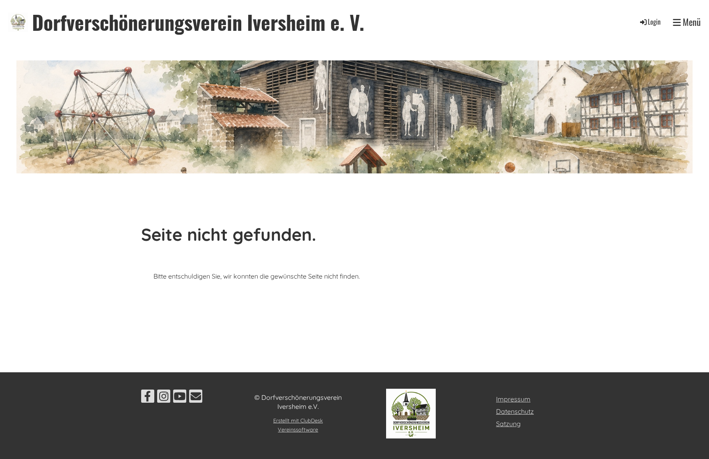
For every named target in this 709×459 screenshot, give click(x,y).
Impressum (513, 399)
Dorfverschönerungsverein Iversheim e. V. (198, 22)
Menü (691, 22)
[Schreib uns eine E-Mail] (195, 398)
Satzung (508, 424)
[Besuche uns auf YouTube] (179, 398)
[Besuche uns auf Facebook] (147, 398)
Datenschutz (515, 411)
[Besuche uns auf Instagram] (163, 398)
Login (654, 22)
